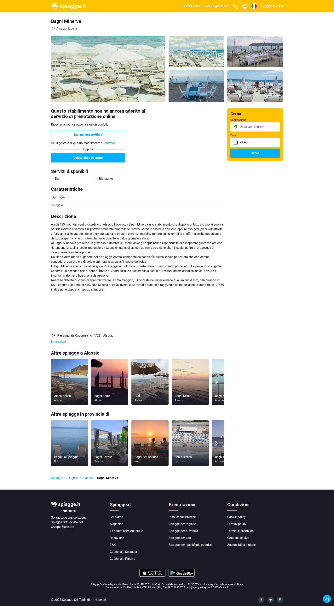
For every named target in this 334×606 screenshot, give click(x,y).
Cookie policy (236, 517)
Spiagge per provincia (183, 531)
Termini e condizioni (240, 531)
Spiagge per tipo (180, 538)
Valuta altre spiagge (88, 158)
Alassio (88, 478)
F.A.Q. (113, 545)
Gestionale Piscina (122, 559)
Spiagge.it (58, 478)
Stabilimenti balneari (182, 517)
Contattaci (109, 143)
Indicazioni (58, 342)
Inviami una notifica (88, 134)
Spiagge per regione (182, 524)
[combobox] (255, 127)
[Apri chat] (327, 599)
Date (233, 135)
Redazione (117, 538)
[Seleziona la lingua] (254, 6)
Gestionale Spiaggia (123, 552)
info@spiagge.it (195, 587)
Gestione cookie (238, 538)
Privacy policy (236, 524)
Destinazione (238, 119)
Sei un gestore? (217, 6)
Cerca (255, 153)
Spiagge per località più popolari (190, 545)
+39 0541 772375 (175, 587)
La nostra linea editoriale (126, 531)
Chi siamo (116, 517)
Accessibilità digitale (241, 545)
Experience (192, 6)
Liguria (73, 478)
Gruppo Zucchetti (62, 527)
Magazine (116, 524)
